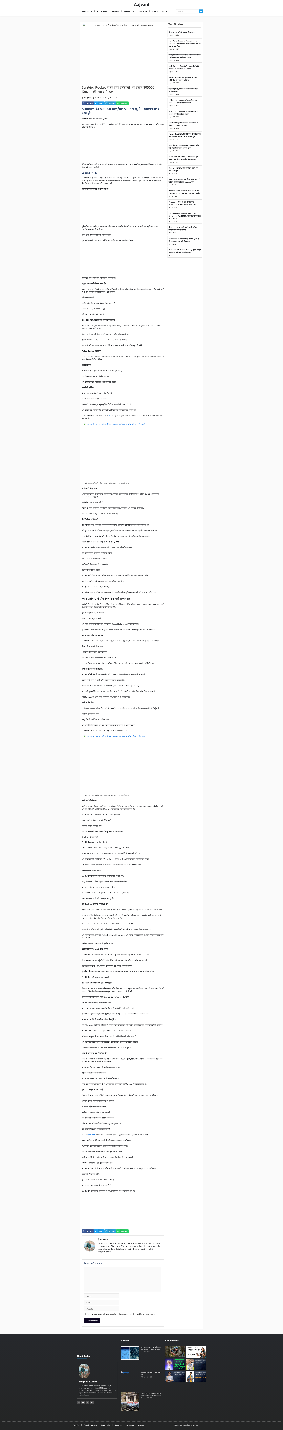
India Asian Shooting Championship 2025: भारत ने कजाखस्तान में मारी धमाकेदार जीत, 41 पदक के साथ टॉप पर (185, 43)
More (164, 11)
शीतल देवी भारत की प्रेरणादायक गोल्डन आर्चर (182, 32)
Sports (155, 11)
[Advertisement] (123, 147)
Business (115, 11)
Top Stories (102, 11)
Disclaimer (118, 1425)
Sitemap (141, 1425)
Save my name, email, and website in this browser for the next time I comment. (121, 1314)
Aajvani (141, 4)
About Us (76, 1425)
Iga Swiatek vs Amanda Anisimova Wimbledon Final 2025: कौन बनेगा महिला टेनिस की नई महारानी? (185, 216)
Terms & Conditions (90, 1425)
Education (143, 11)
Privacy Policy (105, 1425)
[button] (88, 103)
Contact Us (130, 1425)
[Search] (201, 11)
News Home (87, 11)
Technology (129, 11)
